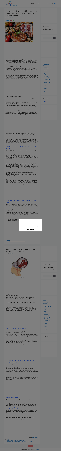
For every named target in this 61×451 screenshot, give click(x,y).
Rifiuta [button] (32, 229)
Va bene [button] (29, 229)
